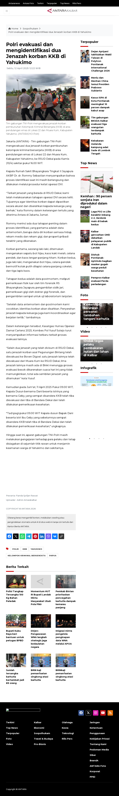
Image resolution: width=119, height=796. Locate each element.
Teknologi (68, 733)
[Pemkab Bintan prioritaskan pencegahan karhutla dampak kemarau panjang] (66, 581)
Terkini (40, 3)
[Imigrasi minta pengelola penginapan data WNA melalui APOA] (66, 620)
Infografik (88, 368)
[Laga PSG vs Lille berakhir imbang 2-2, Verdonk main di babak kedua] (85, 216)
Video (85, 331)
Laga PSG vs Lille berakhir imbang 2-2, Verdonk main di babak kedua (101, 218)
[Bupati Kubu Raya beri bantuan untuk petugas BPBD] (16, 620)
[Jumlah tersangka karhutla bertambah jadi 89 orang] (16, 660)
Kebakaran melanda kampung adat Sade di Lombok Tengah (100, 147)
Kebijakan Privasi (100, 738)
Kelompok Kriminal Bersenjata (27, 556)
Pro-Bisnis (40, 744)
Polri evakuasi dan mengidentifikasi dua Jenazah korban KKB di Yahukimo (49, 32)
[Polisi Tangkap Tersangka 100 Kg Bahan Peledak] (16, 581)
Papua (52, 556)
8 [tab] (92, 363)
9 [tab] (96, 363)
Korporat (95, 771)
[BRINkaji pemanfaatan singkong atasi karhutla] (66, 660)
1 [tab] (87, 327)
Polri (15, 549)
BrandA (94, 760)
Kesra (65, 727)
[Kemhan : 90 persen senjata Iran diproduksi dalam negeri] (96, 181)
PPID (92, 776)
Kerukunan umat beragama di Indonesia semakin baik (96, 424)
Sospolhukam (30, 28)
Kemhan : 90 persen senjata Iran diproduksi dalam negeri (96, 201)
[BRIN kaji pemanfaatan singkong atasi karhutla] (41, 660)
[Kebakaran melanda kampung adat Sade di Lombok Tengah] (85, 145)
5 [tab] (106, 327)
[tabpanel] (96, 314)
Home (15, 28)
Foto (84, 295)
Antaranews (14, 3)
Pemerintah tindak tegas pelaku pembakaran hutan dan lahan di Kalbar (96, 346)
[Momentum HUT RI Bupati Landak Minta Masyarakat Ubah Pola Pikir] (41, 581)
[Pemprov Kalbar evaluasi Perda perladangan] (85, 282)
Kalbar (37, 722)
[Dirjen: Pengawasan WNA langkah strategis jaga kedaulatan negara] (41, 620)
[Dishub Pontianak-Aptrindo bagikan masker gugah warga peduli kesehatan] (85, 259)
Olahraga (67, 722)
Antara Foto (28, 3)
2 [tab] (92, 327)
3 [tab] (96, 327)
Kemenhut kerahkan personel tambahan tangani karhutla (96, 312)
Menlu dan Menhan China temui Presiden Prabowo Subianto (100, 84)
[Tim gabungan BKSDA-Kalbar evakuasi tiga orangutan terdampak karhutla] (85, 122)
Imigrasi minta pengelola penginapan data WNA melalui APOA (64, 637)
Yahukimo (36, 549)
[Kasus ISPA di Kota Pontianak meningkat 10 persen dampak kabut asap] (85, 102)
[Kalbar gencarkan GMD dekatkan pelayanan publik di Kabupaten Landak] (85, 235)
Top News (64, 3)
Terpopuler (52, 3)
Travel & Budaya (43, 738)
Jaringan (95, 722)
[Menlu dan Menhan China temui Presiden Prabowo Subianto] (85, 82)
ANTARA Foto (98, 766)
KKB (25, 549)
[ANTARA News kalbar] (62, 11)
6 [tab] (106, 359)
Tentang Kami (98, 744)
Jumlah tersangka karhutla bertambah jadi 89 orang (15, 677)
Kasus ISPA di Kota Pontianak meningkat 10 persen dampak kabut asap (100, 104)
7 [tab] (110, 359)
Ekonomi (39, 727)
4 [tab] (101, 327)
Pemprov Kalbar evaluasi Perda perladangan (100, 281)
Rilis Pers (77, 3)
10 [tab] (101, 363)
